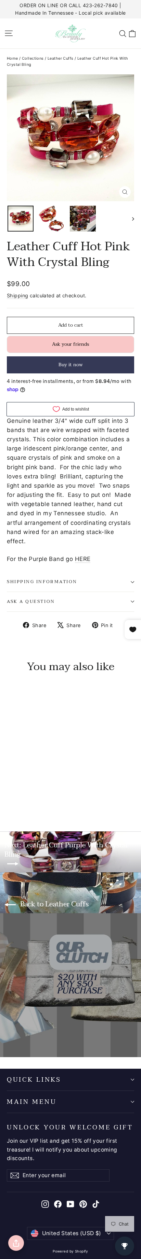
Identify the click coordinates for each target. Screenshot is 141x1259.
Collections (33, 58)
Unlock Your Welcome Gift (70, 1126)
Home (12, 58)
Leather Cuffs (61, 58)
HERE (83, 559)
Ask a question (31, 601)
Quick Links (34, 1079)
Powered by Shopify (70, 1251)
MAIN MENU (31, 1101)
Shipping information (42, 582)
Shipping (17, 295)
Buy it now (71, 365)
